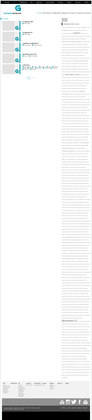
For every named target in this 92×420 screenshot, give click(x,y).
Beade (84, 245)
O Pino (75, 151)
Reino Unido (75, 329)
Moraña (63, 274)
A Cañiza (68, 239)
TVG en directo (46, 13)
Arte (84, 129)
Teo (85, 153)
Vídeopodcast (22, 393)
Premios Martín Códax (82, 112)
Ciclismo (80, 210)
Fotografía (68, 131)
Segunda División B (77, 107)
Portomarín (85, 215)
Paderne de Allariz (82, 350)
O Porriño (73, 172)
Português (85, 408)
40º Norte (66, 96)
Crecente (72, 239)
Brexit (79, 329)
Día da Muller (70, 137)
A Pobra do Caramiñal (81, 221)
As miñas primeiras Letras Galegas (72, 139)
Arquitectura (64, 290)
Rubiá (88, 353)
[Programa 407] (11, 41)
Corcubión (73, 245)
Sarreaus (72, 242)
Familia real (80, 94)
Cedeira (84, 207)
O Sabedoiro (78, 342)
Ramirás (79, 175)
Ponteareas (80, 191)
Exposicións (75, 129)
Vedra (86, 218)
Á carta (39, 13)
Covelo (87, 161)
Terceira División (67, 102)
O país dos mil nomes (79, 364)
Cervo (77, 159)
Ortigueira (64, 183)
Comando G (84, 361)
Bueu (84, 218)
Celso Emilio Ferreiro (71, 52)
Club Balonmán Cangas (82, 375)
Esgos (84, 280)
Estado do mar (83, 139)
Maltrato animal (74, 301)
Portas (66, 274)
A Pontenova (68, 172)
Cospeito (82, 156)
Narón (76, 207)
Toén (76, 258)
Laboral (63, 301)
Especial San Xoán (70, 71)
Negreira (67, 188)
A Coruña (43, 66)
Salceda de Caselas (79, 153)
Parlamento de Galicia (66, 350)
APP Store (11, 415)
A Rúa (68, 159)
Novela (71, 33)
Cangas (71, 164)
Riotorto (68, 229)
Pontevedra (69, 148)
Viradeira (64, 131)
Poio (83, 188)
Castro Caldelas (71, 202)
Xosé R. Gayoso (81, 88)
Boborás (81, 204)
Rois (66, 258)
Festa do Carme (77, 71)
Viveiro (71, 153)
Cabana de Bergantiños (67, 272)
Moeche (65, 242)
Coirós (87, 175)
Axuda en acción (82, 123)
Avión (81, 237)
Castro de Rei (75, 194)
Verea (64, 280)
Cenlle (77, 280)
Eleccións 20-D (70, 107)
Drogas (71, 296)
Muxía (63, 186)
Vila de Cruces (69, 204)
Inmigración (64, 334)
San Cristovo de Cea (76, 186)
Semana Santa (76, 85)
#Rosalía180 (81, 110)
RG (31, 2)
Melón (63, 245)
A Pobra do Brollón (86, 199)
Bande (68, 250)
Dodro (74, 266)
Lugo (63, 159)
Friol (76, 196)
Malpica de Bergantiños (67, 234)
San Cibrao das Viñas (85, 186)
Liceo (77, 367)
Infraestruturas (82, 290)
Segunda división (86, 223)
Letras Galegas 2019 (74, 290)
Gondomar (79, 188)
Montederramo (68, 194)
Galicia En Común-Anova (74, 348)
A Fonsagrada (67, 237)
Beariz (81, 261)
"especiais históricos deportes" (82, 69)
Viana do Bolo (65, 218)
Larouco (74, 332)
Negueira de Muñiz (66, 264)
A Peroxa (75, 264)
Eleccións (88, 326)
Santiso (87, 253)
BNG (75, 285)
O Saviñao (71, 253)
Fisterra (76, 237)
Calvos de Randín (76, 148)
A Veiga (75, 274)
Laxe (74, 199)
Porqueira (83, 194)
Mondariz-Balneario (82, 356)
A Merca (88, 242)
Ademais (52, 388)
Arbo (63, 237)
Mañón (79, 234)
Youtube (62, 402)
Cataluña (64, 329)
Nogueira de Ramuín (84, 202)
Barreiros (77, 245)
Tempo (79, 194)
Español (74, 408)
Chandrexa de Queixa (66, 269)
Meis (74, 153)
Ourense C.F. (70, 340)
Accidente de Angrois (83, 58)
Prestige (69, 369)
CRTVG (86, 2)
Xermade (78, 261)
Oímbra (63, 258)
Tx (67, 377)
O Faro (86, 61)
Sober (74, 215)
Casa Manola (80, 77)
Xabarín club (80, 126)
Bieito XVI (80, 52)
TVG (14, 2)
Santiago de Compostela (68, 151)
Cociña (64, 33)
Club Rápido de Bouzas (82, 196)
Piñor (65, 293)
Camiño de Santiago (85, 234)
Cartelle (63, 247)
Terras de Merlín (75, 63)
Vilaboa (84, 161)
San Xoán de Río (81, 312)
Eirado (75, 77)
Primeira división (79, 223)
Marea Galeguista (83, 348)
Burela (71, 229)
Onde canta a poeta (70, 356)
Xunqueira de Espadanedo (78, 315)
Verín (73, 145)
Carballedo (80, 207)
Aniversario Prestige (77, 49)
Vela (88, 361)
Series (85, 367)
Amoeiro (71, 337)
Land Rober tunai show (70, 83)
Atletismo (73, 196)
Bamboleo (82, 91)
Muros (70, 175)
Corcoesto (76, 55)
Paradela (87, 290)
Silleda (71, 159)
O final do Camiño (71, 120)
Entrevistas (21, 395)
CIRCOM (68, 367)
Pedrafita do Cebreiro (70, 207)
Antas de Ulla (85, 261)
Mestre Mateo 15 (83, 85)
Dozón (84, 274)
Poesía (82, 33)
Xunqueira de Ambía (74, 191)
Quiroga (63, 188)
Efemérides (80, 129)
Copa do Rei (85, 329)
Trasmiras (67, 266)
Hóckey (73, 364)
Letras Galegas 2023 (81, 369)
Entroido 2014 (65, 66)
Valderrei (81, 142)
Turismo (73, 282)
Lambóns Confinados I (30, 43)
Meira (68, 242)
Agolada (77, 282)
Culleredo (82, 164)
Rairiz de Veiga (79, 218)
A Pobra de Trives (82, 272)
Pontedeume (64, 221)
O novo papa (85, 52)
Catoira (74, 218)
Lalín (66, 159)
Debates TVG (83, 47)
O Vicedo (71, 223)
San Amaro (67, 309)
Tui (83, 180)
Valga (76, 188)
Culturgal (84, 337)
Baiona (78, 204)
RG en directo (22, 387)
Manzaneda (75, 231)
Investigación (64, 47)
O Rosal (77, 215)
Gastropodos (70, 99)
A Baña (85, 264)
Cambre (88, 172)
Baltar (81, 274)
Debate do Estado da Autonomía (81, 250)
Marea (69, 375)
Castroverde (73, 226)
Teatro (68, 85)
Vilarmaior (75, 247)
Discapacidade (76, 309)
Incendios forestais (77, 296)
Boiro (79, 202)
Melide (80, 199)
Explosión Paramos (66, 296)
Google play (28, 415)
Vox (68, 348)
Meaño (73, 258)
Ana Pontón (71, 285)
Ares (87, 269)
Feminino (73, 307)
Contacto (86, 402)
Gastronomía (81, 367)
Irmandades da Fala (71, 118)
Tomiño (76, 183)
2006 (63, 30)
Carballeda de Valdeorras (70, 261)
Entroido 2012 (65, 38)
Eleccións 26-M (79, 285)
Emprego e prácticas (19, 409)
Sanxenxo (83, 229)
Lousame (77, 199)
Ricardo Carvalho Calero (76, 27)
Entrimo (66, 186)
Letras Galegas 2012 (85, 41)
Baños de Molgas (82, 253)
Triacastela (64, 250)
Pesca (84, 285)
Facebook (80, 402)
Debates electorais (86, 372)
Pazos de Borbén (69, 215)
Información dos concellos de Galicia (80, 293)
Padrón (78, 164)
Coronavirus (84, 340)
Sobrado (74, 272)
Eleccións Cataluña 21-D (67, 134)
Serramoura (64, 77)
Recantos (68, 33)
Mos (63, 242)
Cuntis (85, 188)
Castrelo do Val (85, 266)
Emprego (71, 326)
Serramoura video (70, 77)
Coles (66, 202)
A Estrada (39, 68)
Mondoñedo (76, 242)
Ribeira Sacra (75, 277)
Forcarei (63, 202)
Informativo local (72, 74)
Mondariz (82, 172)
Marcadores (29, 385)
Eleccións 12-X (78, 345)
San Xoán (64, 71)
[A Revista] (11, 73)
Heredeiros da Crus (29, 54)
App (50, 387)
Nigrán (68, 221)
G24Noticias (23, 2)
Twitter (74, 402)
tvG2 (63, 52)
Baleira (80, 307)
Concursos (88, 13)
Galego (69, 408)
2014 (87, 66)
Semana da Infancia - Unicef (74, 80)
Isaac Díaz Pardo (75, 350)
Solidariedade (83, 304)
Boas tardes (64, 85)
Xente (63, 226)
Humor (72, 55)
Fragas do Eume (86, 332)
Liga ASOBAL (74, 375)
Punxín (76, 175)
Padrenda (88, 282)
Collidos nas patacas (77, 99)
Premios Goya (65, 364)
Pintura (84, 321)
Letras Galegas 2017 (69, 126)
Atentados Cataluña (66, 129)
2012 (66, 36)
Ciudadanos (64, 348)
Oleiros (87, 180)
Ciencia (78, 299)
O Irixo (76, 202)
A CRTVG (63, 408)
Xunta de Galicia (65, 285)
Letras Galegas (65, 44)
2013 (69, 44)
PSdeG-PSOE (87, 345)
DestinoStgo (76, 123)
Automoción (70, 299)
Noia (89, 164)
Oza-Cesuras (72, 188)
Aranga (78, 274)
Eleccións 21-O (76, 47)
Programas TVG (73, 30)
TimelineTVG (70, 49)
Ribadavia (64, 178)
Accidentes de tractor (66, 312)
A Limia (71, 277)
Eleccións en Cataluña (84, 131)
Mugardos (72, 237)
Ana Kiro (86, 33)
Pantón (84, 237)
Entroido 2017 (86, 120)
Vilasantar (74, 204)
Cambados (82, 148)
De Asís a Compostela (84, 74)
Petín (78, 288)
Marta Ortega (71, 38)
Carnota (63, 194)
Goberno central (82, 326)
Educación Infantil (74, 94)
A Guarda (46, 68)
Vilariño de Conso (65, 223)
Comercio (81, 288)
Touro (79, 156)
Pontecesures (69, 183)
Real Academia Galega (70, 345)
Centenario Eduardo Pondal (68, 123)
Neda (82, 245)
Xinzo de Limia (69, 178)
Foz (85, 180)
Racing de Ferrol (65, 326)
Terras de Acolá (86, 77)
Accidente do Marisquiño (83, 183)
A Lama (63, 172)
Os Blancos (84, 269)
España (75, 167)
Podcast (20, 386)
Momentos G (70, 320)
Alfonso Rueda (73, 367)
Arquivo (76, 356)
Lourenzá (86, 247)
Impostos (64, 332)
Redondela (80, 161)
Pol (80, 245)
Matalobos (79, 30)
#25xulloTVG (64, 369)
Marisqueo (68, 315)
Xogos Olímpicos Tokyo (73, 353)
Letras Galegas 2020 (66, 27)
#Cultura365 (50, 2)
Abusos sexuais (74, 312)
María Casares (74, 369)
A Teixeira (67, 280)
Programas (65, 13)
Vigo (49, 66)
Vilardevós (88, 272)
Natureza (87, 301)
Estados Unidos (69, 329)
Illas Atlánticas (81, 264)
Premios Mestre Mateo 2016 (71, 112)
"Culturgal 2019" (76, 337)
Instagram (68, 402)
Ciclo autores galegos (74, 110)
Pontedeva (76, 253)
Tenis (74, 223)
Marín (79, 159)
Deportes (39, 2)
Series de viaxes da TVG (67, 63)
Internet (34, 69)
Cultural (83, 27)
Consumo (26, 69)
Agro (82, 296)
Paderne (64, 204)
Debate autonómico (80, 118)
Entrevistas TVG (77, 38)
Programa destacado (86, 104)
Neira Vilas (87, 27)
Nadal (76, 52)
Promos (63, 36)
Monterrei (70, 186)
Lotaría (87, 304)
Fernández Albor (65, 142)
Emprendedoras (81, 55)
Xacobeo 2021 (69, 332)
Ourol (77, 269)
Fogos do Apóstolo (79, 44)
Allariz (69, 218)
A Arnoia (75, 164)
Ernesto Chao (72, 142)
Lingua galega (68, 245)
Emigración (82, 309)
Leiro (72, 218)
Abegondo (85, 191)
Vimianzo (72, 250)
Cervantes (67, 288)
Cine (71, 129)
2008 (83, 99)
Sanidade (85, 288)
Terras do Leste (65, 80)
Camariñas (67, 145)
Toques (80, 269)
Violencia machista (66, 304)
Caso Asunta (67, 60)
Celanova (64, 175)
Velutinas (86, 309)
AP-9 (89, 299)
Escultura (76, 145)
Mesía (78, 258)
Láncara (68, 282)
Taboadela (67, 180)
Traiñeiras (73, 44)
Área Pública (82, 96)
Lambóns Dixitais (37, 45)
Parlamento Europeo (66, 358)
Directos (77, 2)
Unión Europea (70, 293)
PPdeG (83, 345)
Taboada (88, 221)
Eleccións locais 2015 (66, 91)
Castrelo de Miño (67, 307)
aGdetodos (64, 107)
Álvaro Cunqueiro (79, 120)
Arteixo (79, 145)
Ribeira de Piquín (69, 247)
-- (64, 345)
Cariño (87, 245)
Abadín (63, 145)
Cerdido (80, 282)
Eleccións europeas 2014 (67, 69)
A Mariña (71, 266)
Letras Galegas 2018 (74, 131)
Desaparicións (68, 301)
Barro (75, 221)
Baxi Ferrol (68, 196)
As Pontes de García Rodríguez (76, 180)
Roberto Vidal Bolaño (66, 55)
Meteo (77, 142)
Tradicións (73, 361)
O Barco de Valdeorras (68, 210)
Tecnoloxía (80, 321)
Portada (6, 2)
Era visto (69, 36)
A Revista (26, 65)
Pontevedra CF (65, 199)
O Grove (79, 151)
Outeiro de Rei (68, 226)
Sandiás (68, 191)
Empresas (69, 334)
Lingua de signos (67, 88)
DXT (72, 315)
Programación (56, 13)
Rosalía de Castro (65, 110)
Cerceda (72, 161)
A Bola (74, 340)
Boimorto (84, 282)
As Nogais (76, 239)
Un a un (80, 361)
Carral (72, 274)
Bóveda (71, 280)
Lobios (63, 231)
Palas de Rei (84, 151)
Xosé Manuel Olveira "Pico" (73, 58)
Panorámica (21, 396)
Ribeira (63, 167)
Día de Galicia (84, 71)
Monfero (63, 156)
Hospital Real (75, 88)
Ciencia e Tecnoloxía (75, 102)
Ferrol (87, 153)
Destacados (21, 391)
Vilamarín (87, 229)
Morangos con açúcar (77, 137)
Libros (76, 126)
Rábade (81, 280)
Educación (75, 304)
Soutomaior (75, 178)
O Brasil (83, 167)
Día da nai (83, 66)
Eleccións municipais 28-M (76, 372)
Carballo (68, 161)
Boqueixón (67, 164)
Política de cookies (26, 408)
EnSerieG (84, 30)
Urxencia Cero (77, 96)
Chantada (31, 68)
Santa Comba (75, 234)
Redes (71, 304)
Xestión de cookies (35, 408)
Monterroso (66, 253)
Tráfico (71, 309)
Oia (77, 156)
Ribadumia (70, 199)
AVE (81, 329)
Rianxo (74, 159)
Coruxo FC (73, 334)
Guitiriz (67, 175)
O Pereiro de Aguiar (80, 226)
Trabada (77, 307)
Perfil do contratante (8, 409)
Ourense (64, 148)
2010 (71, 60)
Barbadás (83, 175)
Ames (82, 159)
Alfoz (63, 307)
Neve (81, 337)
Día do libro (78, 66)
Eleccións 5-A (79, 340)
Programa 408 (28, 21)
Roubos (84, 307)
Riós (71, 282)
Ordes (73, 175)
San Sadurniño (79, 266)
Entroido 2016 (85, 107)
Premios (36, 66)
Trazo (87, 237)
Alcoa (78, 304)
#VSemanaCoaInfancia (77, 104)
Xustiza (68, 290)
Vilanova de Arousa (66, 153)
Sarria (76, 172)
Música (26, 56)
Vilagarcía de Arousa (69, 167)
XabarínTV (83, 39)
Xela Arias (64, 356)
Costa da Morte (79, 332)
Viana (83, 277)
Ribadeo (88, 151)
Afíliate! (51, 385)
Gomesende (64, 340)
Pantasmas (68, 361)
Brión (85, 172)
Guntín (87, 239)
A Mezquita (69, 258)
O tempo (60, 2)
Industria (66, 299)
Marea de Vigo (65, 375)
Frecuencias (79, 13)
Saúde (71, 288)
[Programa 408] (11, 30)
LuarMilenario (65, 99)
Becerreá (79, 229)
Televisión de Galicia (12, 9)
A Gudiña (71, 231)
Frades (69, 274)
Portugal (79, 167)
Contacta (72, 13)
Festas (74, 69)
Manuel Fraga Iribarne (76, 36)
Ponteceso (75, 210)
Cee (85, 148)
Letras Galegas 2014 (83, 63)
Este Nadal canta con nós (77, 134)
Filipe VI (88, 367)
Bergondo (67, 231)
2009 (69, 30)
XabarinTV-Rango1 (76, 41)
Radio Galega (27, 23)
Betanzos (86, 156)
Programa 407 (28, 32)
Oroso (77, 272)
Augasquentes (87, 118)
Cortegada (73, 269)
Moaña (86, 164)
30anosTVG (71, 96)
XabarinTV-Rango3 (80, 61)
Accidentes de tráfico (84, 299)
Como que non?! (82, 239)
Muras (74, 299)
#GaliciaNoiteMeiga (66, 94)
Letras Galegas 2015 (75, 91)
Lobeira (63, 164)
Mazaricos (81, 215)
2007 (74, 60)
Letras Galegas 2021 (82, 353)
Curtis (79, 172)
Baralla (73, 183)
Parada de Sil (68, 156)
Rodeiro (74, 280)
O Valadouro (85, 231)
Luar (86, 88)
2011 (65, 52)
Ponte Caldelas (80, 247)
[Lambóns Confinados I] (11, 52)
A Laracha (54, 68)
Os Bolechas (70, 47)
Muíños (67, 277)
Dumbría (71, 264)
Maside (63, 261)
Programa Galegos (72, 66)
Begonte (85, 159)
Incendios (87, 129)
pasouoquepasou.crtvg (39, 385)
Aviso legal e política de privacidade (12, 408)
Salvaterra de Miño (83, 242)
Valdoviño (80, 231)
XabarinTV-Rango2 (66, 41)
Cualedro (76, 161)
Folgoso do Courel (85, 210)
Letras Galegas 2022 (75, 358)
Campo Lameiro (81, 178)
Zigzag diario (84, 50)
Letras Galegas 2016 (78, 115)
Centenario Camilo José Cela (68, 115)
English (79, 408)
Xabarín (69, 2)
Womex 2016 (64, 120)
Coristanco (73, 156)
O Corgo (75, 229)
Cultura (77, 361)
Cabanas (75, 288)
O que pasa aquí (83, 102)
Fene (79, 237)
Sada (89, 204)
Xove (63, 293)
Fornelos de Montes (84, 258)
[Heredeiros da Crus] (11, 63)
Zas (71, 145)
